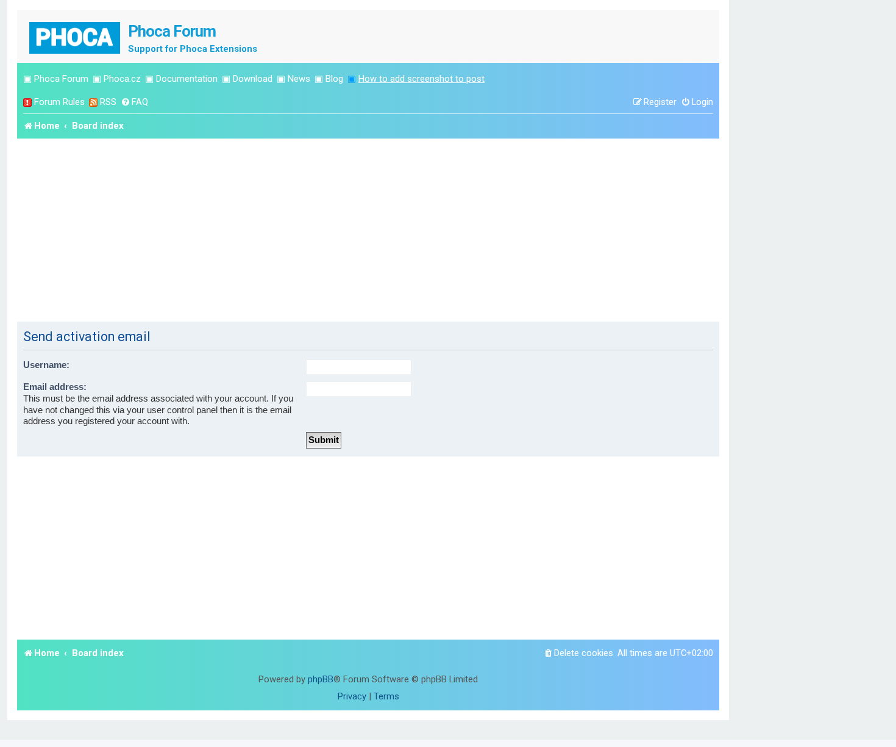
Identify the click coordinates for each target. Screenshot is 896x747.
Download (252, 78)
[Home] (75, 36)
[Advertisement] (368, 230)
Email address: (55, 387)
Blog (334, 78)
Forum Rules (59, 101)
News (299, 78)
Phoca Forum (61, 78)
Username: (46, 365)
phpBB (320, 679)
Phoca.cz (122, 78)
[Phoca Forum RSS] (93, 102)
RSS (108, 101)
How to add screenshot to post (421, 78)
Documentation (187, 78)
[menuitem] (134, 102)
